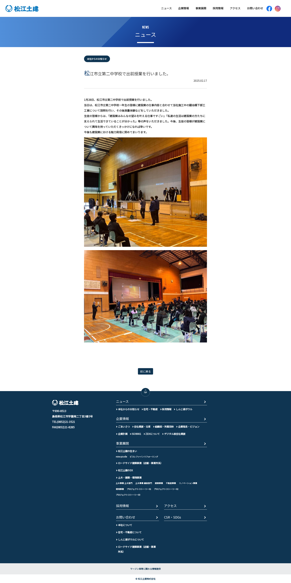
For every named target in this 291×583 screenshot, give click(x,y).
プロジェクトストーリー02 (166, 489)
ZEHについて (153, 433)
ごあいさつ (124, 426)
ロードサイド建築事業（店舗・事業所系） (140, 463)
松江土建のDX (125, 470)
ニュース (166, 8)
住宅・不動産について (130, 532)
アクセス (235, 8)
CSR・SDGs (172, 517)
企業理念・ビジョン (188, 426)
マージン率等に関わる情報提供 (145, 568)
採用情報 (218, 8)
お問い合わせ (255, 8)
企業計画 (122, 433)
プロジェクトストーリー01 (139, 489)
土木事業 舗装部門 (143, 483)
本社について (125, 525)
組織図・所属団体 (164, 426)
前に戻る (145, 371)
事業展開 (201, 8)
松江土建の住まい (127, 451)
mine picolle (121, 456)
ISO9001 (136, 433)
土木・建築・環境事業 (130, 477)
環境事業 (120, 489)
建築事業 (159, 483)
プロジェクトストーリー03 (128, 494)
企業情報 (183, 8)
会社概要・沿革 (142, 426)
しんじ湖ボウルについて (131, 539)
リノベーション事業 (188, 483)
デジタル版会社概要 (174, 433)
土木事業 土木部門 (124, 483)
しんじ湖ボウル (184, 409)
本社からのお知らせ (128, 409)
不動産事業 (171, 483)
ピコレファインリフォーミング (144, 456)
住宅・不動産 (150, 409)
